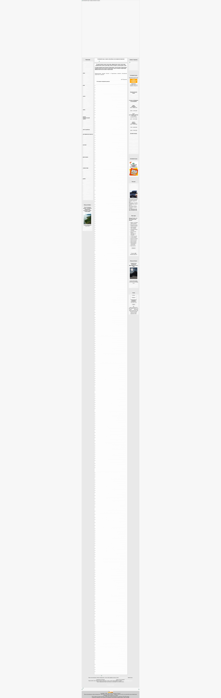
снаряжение (85, 146)
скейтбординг (86, 113)
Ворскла (133, 125)
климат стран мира (87, 176)
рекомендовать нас (87, 195)
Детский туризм (86, 70)
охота (84, 130)
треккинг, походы (86, 83)
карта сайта (85, 199)
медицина (85, 153)
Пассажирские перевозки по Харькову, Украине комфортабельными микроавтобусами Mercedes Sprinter (133, 187)
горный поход (133, 141)
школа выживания (86, 147)
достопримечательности (88, 190)
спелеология (85, 107)
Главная (84, 64)
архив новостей (86, 188)
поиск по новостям (87, 197)
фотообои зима (86, 159)
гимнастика (85, 110)
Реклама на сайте (110, 684)
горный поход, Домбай (133, 145)
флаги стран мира (86, 171)
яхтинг (84, 94)
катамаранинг (86, 90)
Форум (84, 65)
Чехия (84, 142)
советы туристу (86, 151)
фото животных (86, 163)
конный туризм (86, 102)
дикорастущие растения (87, 148)
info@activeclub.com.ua (133, 86)
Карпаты (85, 136)
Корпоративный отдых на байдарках (133, 97)
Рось (133, 120)
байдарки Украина (86, 187)
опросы (84, 194)
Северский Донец (133, 108)
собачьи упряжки (86, 106)
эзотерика (85, 123)
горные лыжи (86, 78)
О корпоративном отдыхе (133, 95)
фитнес (84, 114)
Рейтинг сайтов (86, 62)
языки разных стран (87, 175)
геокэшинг (85, 99)
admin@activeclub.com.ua (127, 680)
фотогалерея (85, 189)
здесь (133, 309)
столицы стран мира (87, 174)
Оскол (133, 111)
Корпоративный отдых (87, 68)
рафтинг (84, 92)
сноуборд (85, 81)
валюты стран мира (87, 172)
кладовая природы (86, 149)
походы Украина (86, 75)
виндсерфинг (85, 87)
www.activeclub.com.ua (123, 677)
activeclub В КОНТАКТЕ (133, 89)
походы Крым (86, 74)
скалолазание (85, 80)
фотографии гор (86, 160)
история (84, 122)
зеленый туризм (86, 121)
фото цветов (85, 162)
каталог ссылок (86, 185)
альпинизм (85, 76)
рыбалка (84, 132)
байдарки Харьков (86, 182)
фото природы (86, 158)
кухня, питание (86, 152)
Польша (84, 140)
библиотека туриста (87, 154)
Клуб (84, 67)
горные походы (86, 79)
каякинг (84, 91)
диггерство (85, 101)
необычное (85, 135)
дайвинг (84, 89)
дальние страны (86, 98)
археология (85, 120)
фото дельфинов (86, 165)
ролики (84, 112)
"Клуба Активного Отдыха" (110, 679)
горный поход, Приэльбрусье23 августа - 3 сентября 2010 (133, 137)
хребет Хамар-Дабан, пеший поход (133, 151)
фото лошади (85, 164)
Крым (84, 137)
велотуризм (85, 97)
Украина (85, 141)
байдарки (85, 86)
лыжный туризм (86, 103)
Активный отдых (86, 69)
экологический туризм (87, 125)
